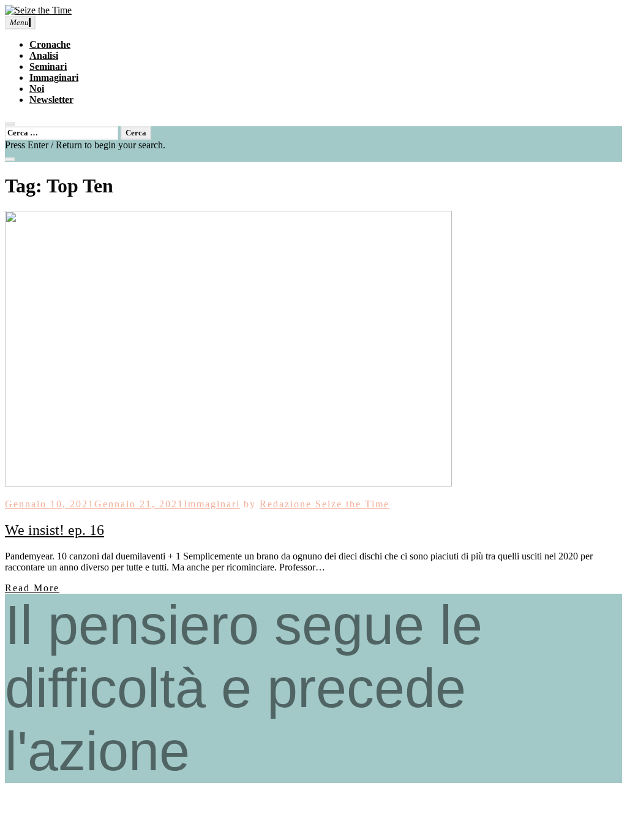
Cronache (49, 44)
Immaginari (53, 77)
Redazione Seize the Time (324, 504)
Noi (36, 88)
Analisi (43, 55)
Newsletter (51, 99)
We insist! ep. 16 (54, 530)
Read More (32, 588)
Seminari (48, 66)
